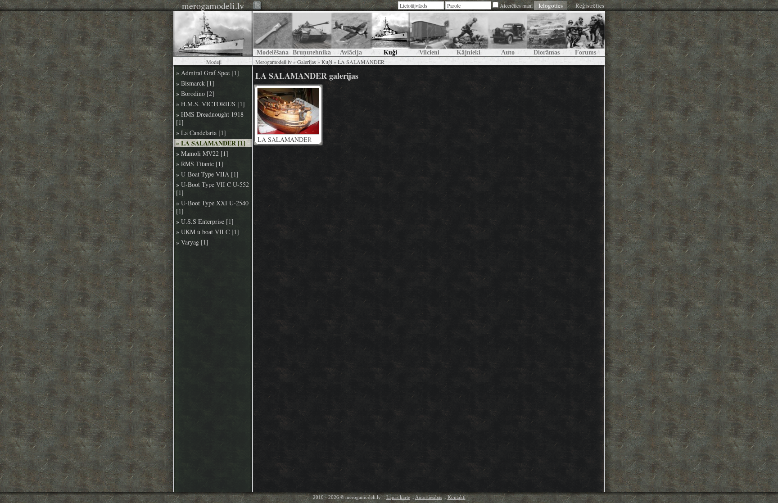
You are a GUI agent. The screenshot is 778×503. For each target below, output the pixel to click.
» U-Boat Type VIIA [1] (207, 174)
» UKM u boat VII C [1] (207, 232)
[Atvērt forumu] (585, 33)
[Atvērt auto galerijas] (507, 33)
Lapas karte (398, 497)
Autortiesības (428, 497)
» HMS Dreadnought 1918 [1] (210, 118)
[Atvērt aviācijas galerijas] (351, 33)
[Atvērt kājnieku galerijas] (468, 33)
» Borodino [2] (195, 94)
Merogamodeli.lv (273, 61)
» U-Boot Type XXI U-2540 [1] (212, 207)
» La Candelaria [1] (201, 133)
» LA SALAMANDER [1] (210, 143)
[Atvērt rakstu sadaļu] (272, 33)
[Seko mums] (257, 6)
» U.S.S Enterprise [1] (205, 222)
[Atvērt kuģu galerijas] (390, 33)
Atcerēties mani (516, 5)
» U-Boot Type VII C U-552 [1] (212, 189)
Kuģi (326, 61)
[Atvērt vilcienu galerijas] (429, 33)
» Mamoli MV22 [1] (202, 154)
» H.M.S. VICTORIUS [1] (210, 104)
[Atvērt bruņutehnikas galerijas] (311, 33)
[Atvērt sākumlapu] (213, 33)
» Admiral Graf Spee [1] (207, 73)
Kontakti (457, 497)
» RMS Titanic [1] (199, 164)
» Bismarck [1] (195, 83)
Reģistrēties (589, 5)
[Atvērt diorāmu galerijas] (546, 33)
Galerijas (306, 61)
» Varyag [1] (192, 242)
